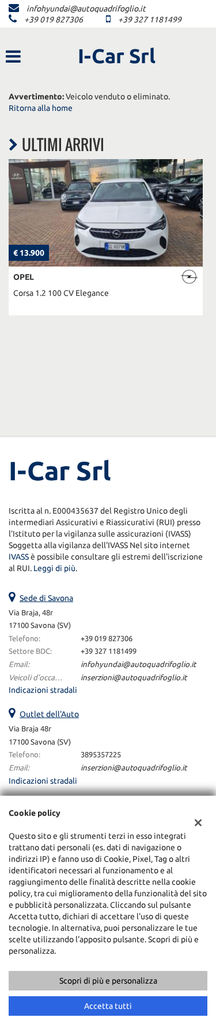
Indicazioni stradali (43, 690)
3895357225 (101, 754)
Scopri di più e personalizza (108, 980)
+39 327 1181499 (149, 19)
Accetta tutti (108, 1006)
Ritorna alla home (41, 108)
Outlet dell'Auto (49, 714)
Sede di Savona (46, 598)
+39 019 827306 (53, 19)
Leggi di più (54, 568)
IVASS (19, 556)
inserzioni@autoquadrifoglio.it (134, 677)
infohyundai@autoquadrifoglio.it (86, 8)
